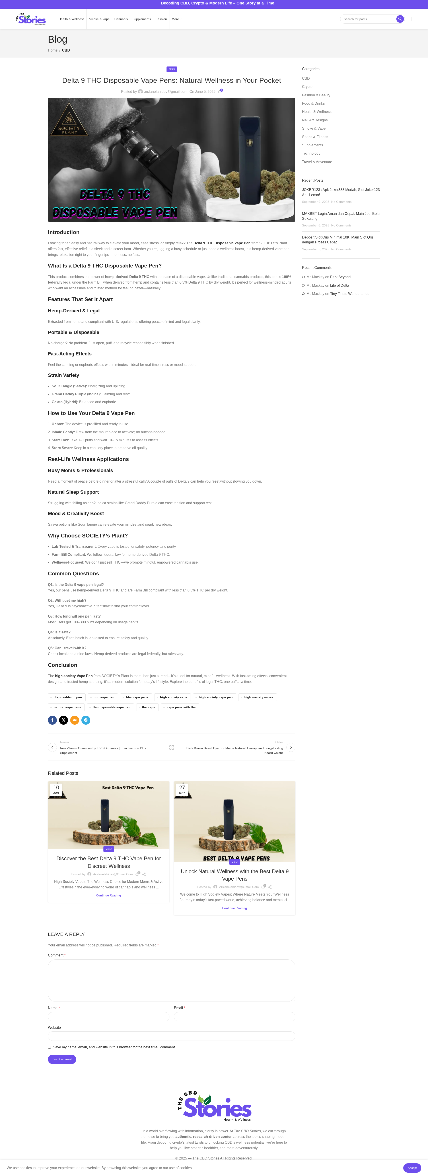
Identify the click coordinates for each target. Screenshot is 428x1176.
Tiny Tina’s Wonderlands (349, 294)
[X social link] (63, 720)
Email (179, 1008)
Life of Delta (339, 285)
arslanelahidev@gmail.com (165, 91)
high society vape (173, 697)
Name (54, 1008)
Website (54, 1027)
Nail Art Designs (315, 120)
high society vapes (258, 697)
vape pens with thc (181, 707)
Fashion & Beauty (316, 95)
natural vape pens (67, 707)
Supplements (312, 145)
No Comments (341, 201)
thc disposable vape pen (111, 707)
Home (53, 50)
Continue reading (108, 895)
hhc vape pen (104, 697)
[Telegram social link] (85, 720)
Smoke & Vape (314, 128)
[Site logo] (30, 19)
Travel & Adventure (317, 162)
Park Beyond (340, 277)
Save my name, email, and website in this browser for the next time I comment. (114, 1047)
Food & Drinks (313, 103)
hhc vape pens (137, 697)
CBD (66, 50)
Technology (311, 153)
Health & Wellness (316, 112)
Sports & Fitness (315, 137)
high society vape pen (216, 697)
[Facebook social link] (52, 720)
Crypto (307, 87)
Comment (57, 955)
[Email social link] (74, 720)
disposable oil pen (68, 697)
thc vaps (148, 707)
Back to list (171, 747)
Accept (412, 1168)
